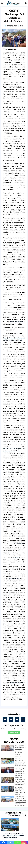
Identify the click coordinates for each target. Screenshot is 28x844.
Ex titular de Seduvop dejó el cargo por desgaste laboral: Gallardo (20, 790)
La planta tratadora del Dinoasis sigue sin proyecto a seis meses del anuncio (20, 762)
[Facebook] (5, 719)
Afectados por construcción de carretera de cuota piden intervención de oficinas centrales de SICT (20, 801)
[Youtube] (17, 719)
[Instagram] (23, 719)
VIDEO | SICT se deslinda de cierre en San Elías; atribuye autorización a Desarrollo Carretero (20, 751)
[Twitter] (11, 719)
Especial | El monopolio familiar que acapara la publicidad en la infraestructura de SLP (13, 835)
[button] (2, 3)
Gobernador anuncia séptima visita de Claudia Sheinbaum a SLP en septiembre (20, 781)
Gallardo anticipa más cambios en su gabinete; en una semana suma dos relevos (20, 771)
